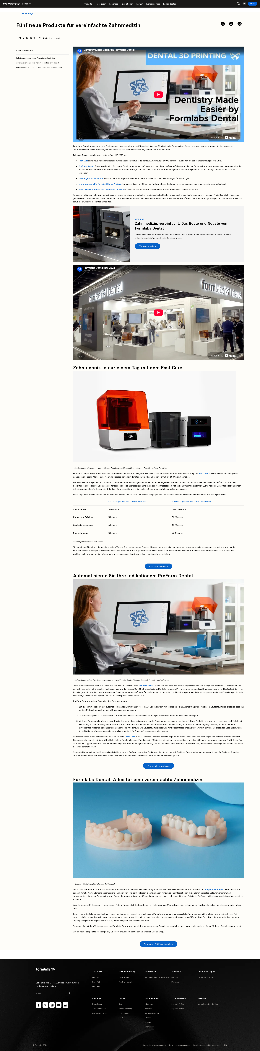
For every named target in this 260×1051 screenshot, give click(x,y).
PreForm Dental (86, 166)
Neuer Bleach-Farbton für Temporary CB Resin (101, 189)
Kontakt (148, 1022)
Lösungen (113, 3)
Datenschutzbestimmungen (154, 1045)
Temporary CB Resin (214, 889)
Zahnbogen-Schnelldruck (91, 178)
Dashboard (176, 982)
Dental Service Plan (206, 977)
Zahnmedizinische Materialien (157, 977)
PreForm (174, 977)
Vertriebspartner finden (208, 1004)
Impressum (149, 1027)
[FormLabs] (11, 4)
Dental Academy (125, 1008)
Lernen (139, 3)
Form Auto (96, 986)
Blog (120, 1004)
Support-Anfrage (178, 1004)
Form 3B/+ (130, 736)
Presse (148, 1017)
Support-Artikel (177, 1008)
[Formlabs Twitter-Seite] (45, 1005)
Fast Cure (83, 160)
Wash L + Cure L (125, 982)
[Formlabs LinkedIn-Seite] (65, 1005)
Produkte (88, 3)
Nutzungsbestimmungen (179, 1045)
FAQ (225, 1045)
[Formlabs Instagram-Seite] (52, 1005)
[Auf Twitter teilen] (231, 24)
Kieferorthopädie (99, 1013)
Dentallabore (97, 1004)
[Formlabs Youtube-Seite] (58, 1005)
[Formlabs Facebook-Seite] (38, 1005)
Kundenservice (153, 3)
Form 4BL (96, 982)
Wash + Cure (124, 977)
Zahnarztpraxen (99, 1008)
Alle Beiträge (27, 13)
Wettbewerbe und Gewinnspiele (207, 1045)
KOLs (121, 1017)
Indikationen (127, 3)
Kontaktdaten (169, 3)
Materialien (100, 3)
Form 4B (95, 977)
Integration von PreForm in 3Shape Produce (100, 184)
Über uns (149, 1004)
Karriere (148, 1008)
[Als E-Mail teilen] (240, 24)
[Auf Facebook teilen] (223, 24)
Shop (252, 4)
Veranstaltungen (152, 1013)
